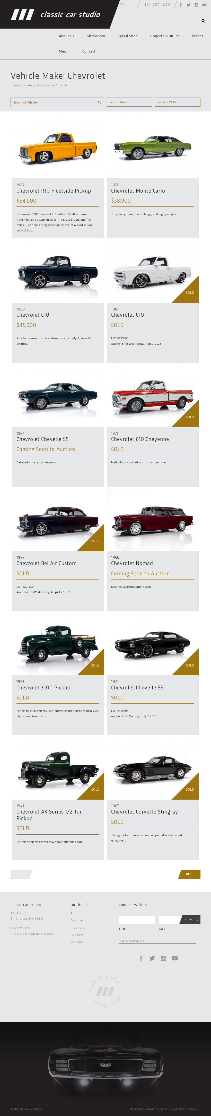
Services (77, 920)
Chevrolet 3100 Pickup (43, 688)
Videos (197, 36)
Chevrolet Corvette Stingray (144, 812)
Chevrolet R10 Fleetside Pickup (53, 191)
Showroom (96, 36)
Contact (89, 51)
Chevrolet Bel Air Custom (46, 563)
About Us (66, 36)
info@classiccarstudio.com (32, 934)
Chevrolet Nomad (132, 563)
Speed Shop (128, 36)
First (122, 928)
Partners (77, 935)
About (75, 913)
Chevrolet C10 (32, 315)
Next (189, 874)
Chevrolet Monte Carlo (138, 191)
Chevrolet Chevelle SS (42, 439)
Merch (64, 51)
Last (162, 928)
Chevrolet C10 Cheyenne (140, 439)
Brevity (174, 1109)
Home (15, 85)
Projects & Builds (164, 36)
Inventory (28, 85)
